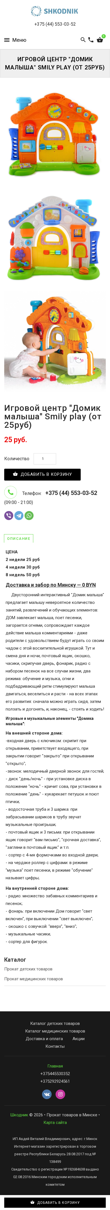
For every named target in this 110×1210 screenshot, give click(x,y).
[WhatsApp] (29, 515)
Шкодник (19, 1114)
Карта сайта (55, 1122)
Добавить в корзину (45, 474)
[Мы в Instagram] (60, 1094)
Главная (55, 1066)
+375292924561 (55, 1081)
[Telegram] (18, 515)
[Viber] (8, 515)
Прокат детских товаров (28, 969)
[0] (100, 40)
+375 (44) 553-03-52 (55, 24)
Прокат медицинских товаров (33, 978)
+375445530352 (55, 1073)
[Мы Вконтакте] (47, 1094)
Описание (18, 538)
